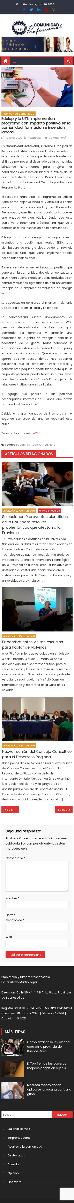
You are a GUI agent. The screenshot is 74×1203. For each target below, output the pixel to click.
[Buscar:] (26, 1114)
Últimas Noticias (49, 510)
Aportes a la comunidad (18, 113)
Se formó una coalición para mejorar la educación (13, 810)
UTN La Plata (47, 445)
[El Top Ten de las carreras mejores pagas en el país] (12, 1069)
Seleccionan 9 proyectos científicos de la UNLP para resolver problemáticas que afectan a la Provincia (35, 524)
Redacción (35, 138)
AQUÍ (36, 433)
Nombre (12, 898)
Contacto (15, 1182)
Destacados (16, 1155)
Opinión (13, 1173)
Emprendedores (19, 1138)
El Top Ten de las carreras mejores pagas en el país (46, 1065)
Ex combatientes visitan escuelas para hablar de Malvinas (32, 644)
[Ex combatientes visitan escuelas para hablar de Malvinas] (37, 609)
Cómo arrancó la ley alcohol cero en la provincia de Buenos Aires (48, 1046)
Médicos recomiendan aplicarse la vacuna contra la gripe (49, 1089)
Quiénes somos (19, 1129)
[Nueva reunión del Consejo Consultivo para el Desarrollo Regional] (37, 719)
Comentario (15, 858)
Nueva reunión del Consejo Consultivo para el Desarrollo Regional (37, 754)
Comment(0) (57, 138)
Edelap (21, 445)
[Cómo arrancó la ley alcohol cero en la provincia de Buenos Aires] (12, 1047)
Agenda (13, 1164)
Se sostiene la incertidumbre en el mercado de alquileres (65, 810)
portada (32, 445)
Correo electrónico (15, 917)
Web (9, 937)
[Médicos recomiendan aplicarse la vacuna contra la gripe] (12, 1090)
